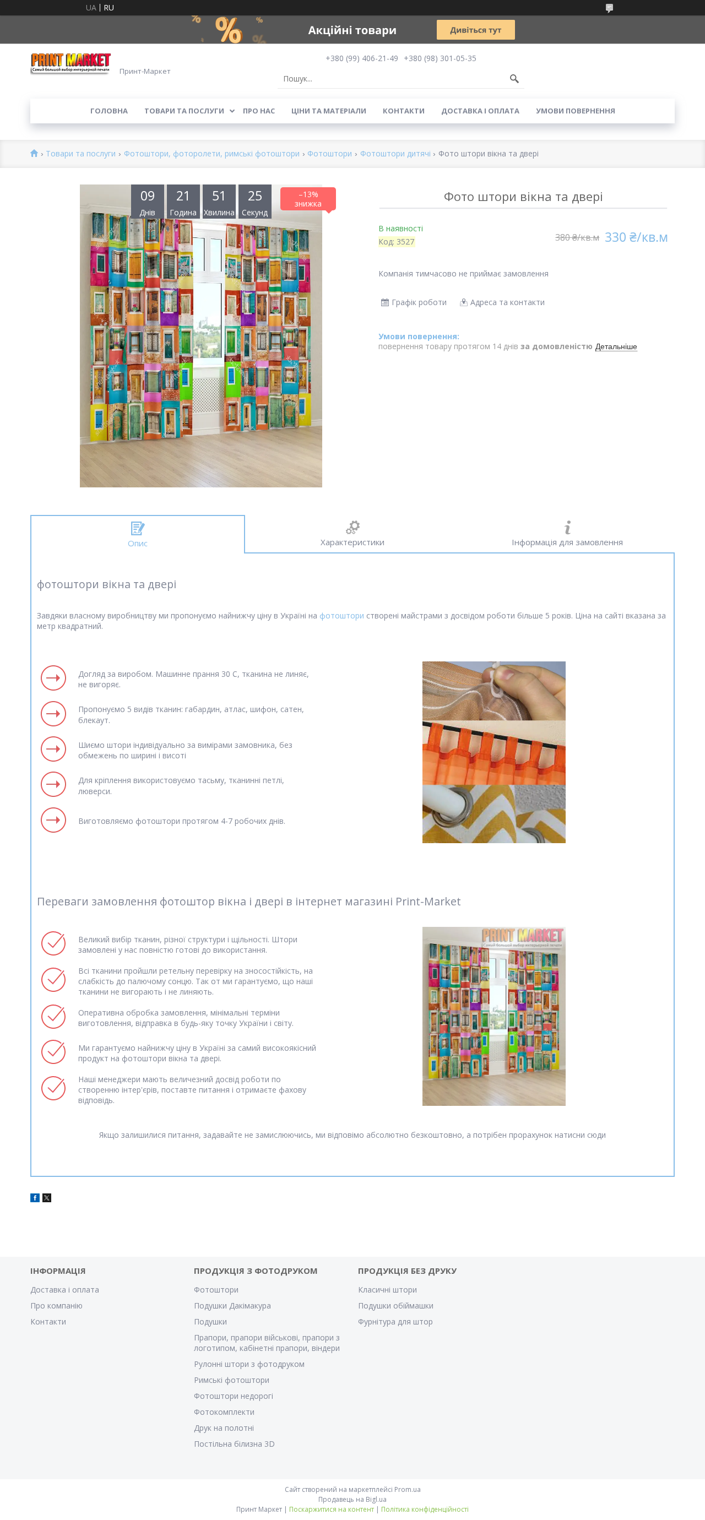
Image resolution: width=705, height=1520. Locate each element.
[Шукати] (514, 78)
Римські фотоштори (231, 1380)
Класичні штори (387, 1289)
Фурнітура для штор (395, 1321)
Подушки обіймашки (395, 1305)
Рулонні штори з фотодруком (249, 1364)
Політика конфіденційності (425, 1509)
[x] (46, 1199)
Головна (109, 111)
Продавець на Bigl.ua (352, 1499)
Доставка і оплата (480, 111)
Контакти (404, 111)
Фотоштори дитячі (395, 154)
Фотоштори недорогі (233, 1396)
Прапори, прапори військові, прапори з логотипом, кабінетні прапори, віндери (267, 1342)
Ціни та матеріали (328, 111)
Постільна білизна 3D (234, 1443)
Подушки (210, 1321)
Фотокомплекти (224, 1412)
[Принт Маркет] (71, 63)
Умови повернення (575, 111)
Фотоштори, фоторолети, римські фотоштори (212, 154)
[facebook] (35, 1199)
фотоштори (341, 615)
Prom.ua (407, 1489)
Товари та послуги (184, 111)
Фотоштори (329, 154)
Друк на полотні (224, 1428)
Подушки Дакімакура (232, 1305)
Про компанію (56, 1305)
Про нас (259, 111)
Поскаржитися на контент (331, 1509)
